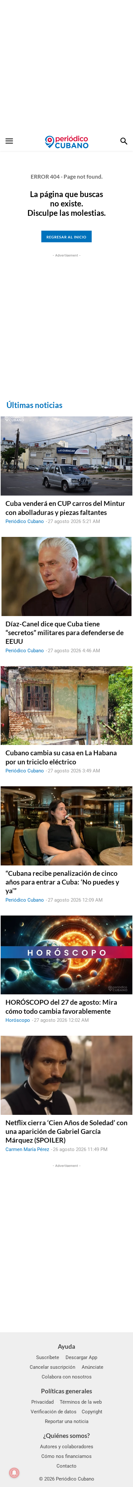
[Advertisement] (66, 66)
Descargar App (81, 1357)
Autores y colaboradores (66, 1447)
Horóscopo (17, 1020)
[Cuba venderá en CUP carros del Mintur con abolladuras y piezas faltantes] (66, 456)
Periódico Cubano (24, 521)
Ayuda (66, 1346)
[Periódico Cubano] (66, 142)
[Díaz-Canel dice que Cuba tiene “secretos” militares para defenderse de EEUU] (66, 576)
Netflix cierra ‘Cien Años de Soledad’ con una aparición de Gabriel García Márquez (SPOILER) (66, 1131)
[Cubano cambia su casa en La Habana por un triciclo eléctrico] (66, 705)
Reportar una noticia (66, 1421)
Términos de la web (81, 1402)
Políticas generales (66, 1391)
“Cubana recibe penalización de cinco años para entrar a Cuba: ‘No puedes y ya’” (62, 882)
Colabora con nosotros (67, 1377)
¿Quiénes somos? (66, 1435)
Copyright (92, 1412)
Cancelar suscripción (52, 1367)
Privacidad (42, 1402)
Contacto (66, 1466)
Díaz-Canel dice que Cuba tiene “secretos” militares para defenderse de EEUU (64, 632)
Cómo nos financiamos (66, 1456)
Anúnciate (92, 1367)
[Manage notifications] (14, 1473)
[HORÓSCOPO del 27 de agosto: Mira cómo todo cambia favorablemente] (66, 955)
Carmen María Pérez (27, 1149)
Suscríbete (47, 1357)
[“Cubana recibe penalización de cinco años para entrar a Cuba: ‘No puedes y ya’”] (66, 825)
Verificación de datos (54, 1412)
